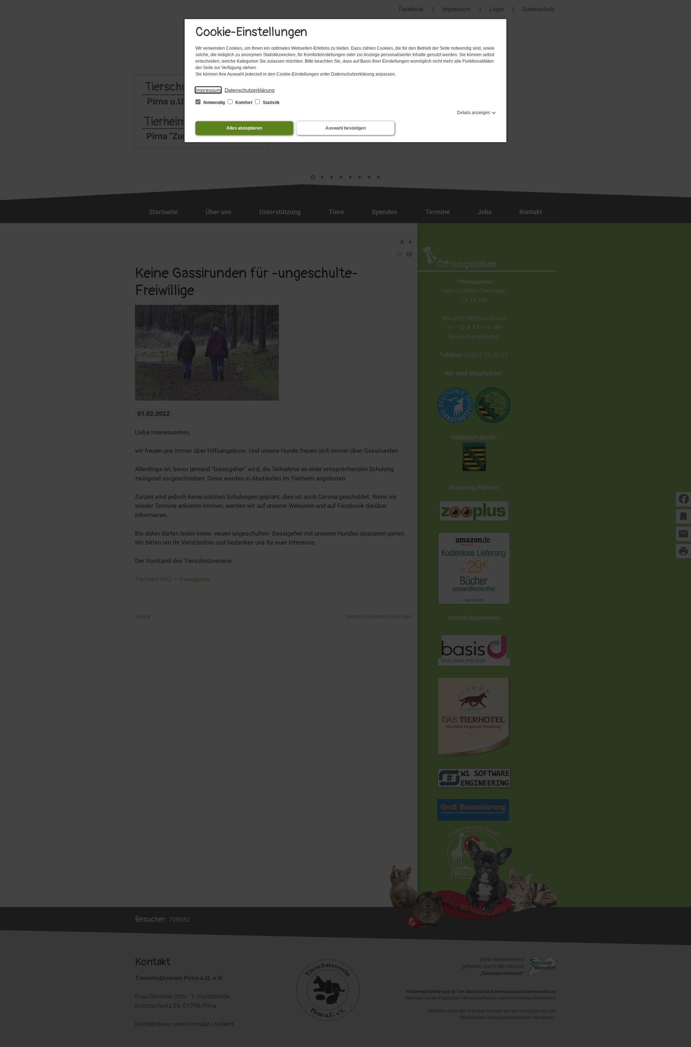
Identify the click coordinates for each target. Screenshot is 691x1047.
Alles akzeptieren (244, 128)
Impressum (208, 90)
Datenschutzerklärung (250, 90)
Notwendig (214, 102)
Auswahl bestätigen (345, 128)
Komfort (243, 102)
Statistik (271, 102)
